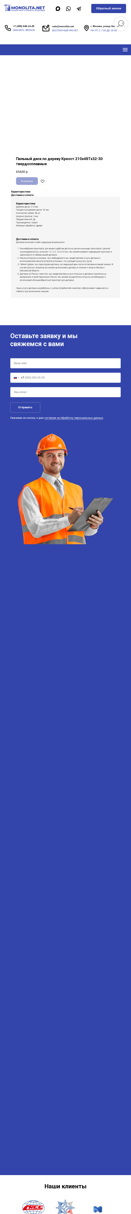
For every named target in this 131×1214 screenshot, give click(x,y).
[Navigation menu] (125, 49)
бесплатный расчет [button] (65, 30)
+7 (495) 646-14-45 (23, 26)
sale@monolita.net (63, 26)
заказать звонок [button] (24, 30)
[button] (108, 8)
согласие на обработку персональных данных (74, 418)
